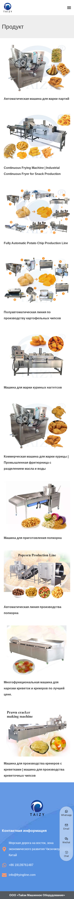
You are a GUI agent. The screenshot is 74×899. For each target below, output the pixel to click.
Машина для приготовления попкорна (33, 538)
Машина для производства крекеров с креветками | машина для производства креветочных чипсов (34, 769)
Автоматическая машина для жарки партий (36, 98)
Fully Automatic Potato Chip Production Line (36, 243)
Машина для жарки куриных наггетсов (33, 387)
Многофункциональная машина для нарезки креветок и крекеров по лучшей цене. (34, 688)
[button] (69, 8)
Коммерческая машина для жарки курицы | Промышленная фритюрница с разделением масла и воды (36, 462)
